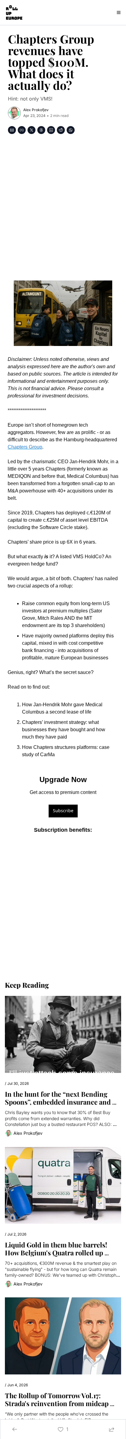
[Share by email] (12, 130)
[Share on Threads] (41, 130)
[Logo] (14, 12)
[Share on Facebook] (22, 130)
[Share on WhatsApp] (71, 130)
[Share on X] (31, 130)
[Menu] (118, 12)
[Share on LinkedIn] (51, 130)
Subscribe (63, 810)
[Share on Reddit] (61, 130)
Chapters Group (25, 447)
